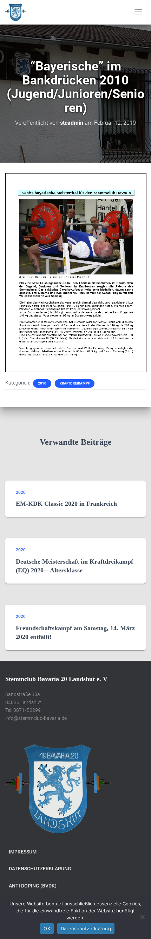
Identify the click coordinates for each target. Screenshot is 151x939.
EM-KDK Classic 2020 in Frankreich (66, 503)
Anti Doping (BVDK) (33, 886)
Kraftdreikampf (75, 383)
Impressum (23, 852)
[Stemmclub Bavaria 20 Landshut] (15, 12)
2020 (21, 492)
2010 (42, 383)
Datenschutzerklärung (40, 868)
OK (47, 928)
